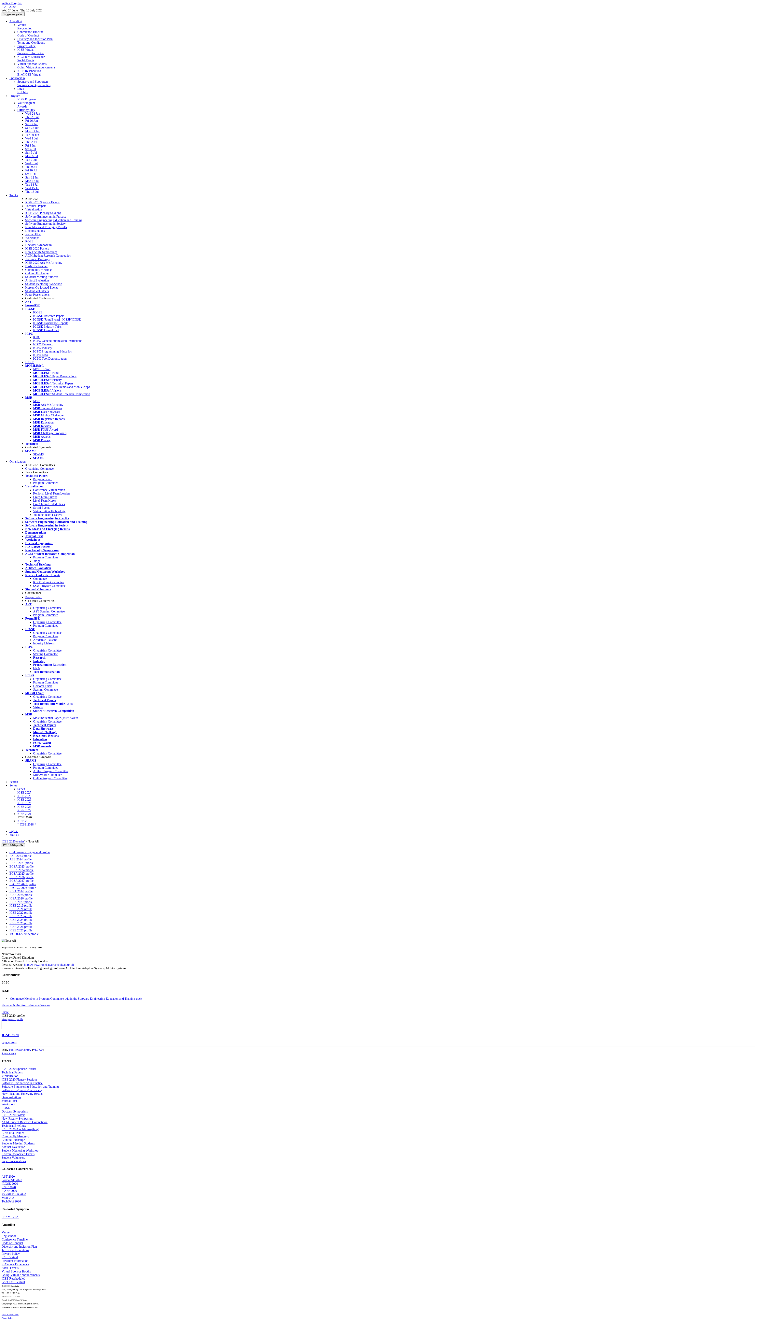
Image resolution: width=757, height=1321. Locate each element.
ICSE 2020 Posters (37, 248)
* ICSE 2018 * (26, 824)
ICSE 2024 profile (20, 919)
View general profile (12, 1019)
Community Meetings (38, 269)
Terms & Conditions (10, 1314)
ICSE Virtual (25, 49)
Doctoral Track (42, 686)
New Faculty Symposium (41, 252)
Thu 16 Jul (32, 191)
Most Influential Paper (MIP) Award (55, 718)
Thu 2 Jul (31, 142)
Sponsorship (17, 78)
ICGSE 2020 (10, 1183)
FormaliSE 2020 (12, 1180)
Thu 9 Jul (31, 166)
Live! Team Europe (45, 497)
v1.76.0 (38, 1049)
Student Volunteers (37, 291)
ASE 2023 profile (20, 855)
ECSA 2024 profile (21, 870)
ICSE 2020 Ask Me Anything (43, 262)
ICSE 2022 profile (20, 912)
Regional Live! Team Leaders (51, 493)
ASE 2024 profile (20, 859)
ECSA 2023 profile (21, 866)
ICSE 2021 (24, 813)
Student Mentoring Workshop (43, 284)
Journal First (33, 234)
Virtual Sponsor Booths (32, 63)
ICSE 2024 (24, 803)
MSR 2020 (8, 1197)
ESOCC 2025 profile (22, 884)
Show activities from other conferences (26, 1005)
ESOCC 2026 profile (22, 887)
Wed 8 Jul (31, 163)
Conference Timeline (30, 32)
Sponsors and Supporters (32, 81)
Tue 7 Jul (31, 159)
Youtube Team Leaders (47, 514)
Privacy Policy (26, 46)
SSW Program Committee (49, 585)
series (20, 841)
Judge (36, 561)
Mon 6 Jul (31, 156)
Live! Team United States (49, 504)
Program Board (42, 479)
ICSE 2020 (9, 841)
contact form (9, 1042)
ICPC (36, 337)
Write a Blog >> (12, 3)
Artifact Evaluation (37, 280)
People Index (33, 597)
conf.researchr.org (20, 1049)
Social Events (25, 60)
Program (14, 95)
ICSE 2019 (24, 821)
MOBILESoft (41, 369)
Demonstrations (35, 230)
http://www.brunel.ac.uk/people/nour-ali (48, 964)
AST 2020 (8, 1176)
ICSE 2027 (24, 792)
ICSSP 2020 (9, 1190)
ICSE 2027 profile (20, 930)
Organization (17, 461)
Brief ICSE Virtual (29, 74)
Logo (20, 88)
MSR (36, 401)
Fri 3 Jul (30, 145)
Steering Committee (45, 654)
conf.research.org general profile (29, 852)
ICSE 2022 (24, 810)
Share (5, 1012)
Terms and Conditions (31, 42)
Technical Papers (35, 206)
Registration (24, 28)
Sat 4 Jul (30, 149)
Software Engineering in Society (45, 223)
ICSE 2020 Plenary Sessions (43, 213)
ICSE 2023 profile (20, 916)
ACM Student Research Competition (48, 255)
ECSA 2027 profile (21, 880)
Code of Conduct (28, 35)
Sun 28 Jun (32, 127)
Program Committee (45, 482)
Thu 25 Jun (32, 117)
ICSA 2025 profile (21, 895)
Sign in (13, 831)
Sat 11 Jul (31, 174)
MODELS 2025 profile (24, 934)
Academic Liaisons (45, 639)
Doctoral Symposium (38, 245)
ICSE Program (26, 99)
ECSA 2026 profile (21, 877)
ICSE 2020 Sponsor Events (42, 202)
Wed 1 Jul (31, 138)
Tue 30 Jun (32, 134)
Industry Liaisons (44, 643)
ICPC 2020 (9, 1187)
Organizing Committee (39, 468)
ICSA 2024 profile (21, 891)
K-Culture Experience (31, 56)
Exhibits (22, 92)
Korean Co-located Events (41, 287)
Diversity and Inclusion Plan (35, 39)
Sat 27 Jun (31, 124)
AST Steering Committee (49, 611)
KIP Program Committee (48, 582)
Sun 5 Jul (31, 152)
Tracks (13, 195)
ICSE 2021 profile (20, 909)
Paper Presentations (37, 294)
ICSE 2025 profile (20, 923)
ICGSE (37, 312)
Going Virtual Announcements (36, 67)
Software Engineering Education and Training (53, 220)
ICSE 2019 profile (20, 905)
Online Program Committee (50, 778)
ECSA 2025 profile (21, 873)
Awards (22, 106)
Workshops (32, 237)
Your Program (26, 103)
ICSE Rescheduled (29, 71)
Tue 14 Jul (31, 184)
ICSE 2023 (24, 806)
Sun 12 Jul (31, 177)
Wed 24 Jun (32, 113)
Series (21, 789)
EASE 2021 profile (21, 863)
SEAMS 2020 (10, 1217)
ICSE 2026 (24, 796)
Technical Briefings (37, 259)
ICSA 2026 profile (21, 898)
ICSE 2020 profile (13, 845)
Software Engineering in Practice (45, 216)
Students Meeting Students (41, 277)
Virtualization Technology (49, 511)
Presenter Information (30, 53)
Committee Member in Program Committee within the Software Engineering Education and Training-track (76, 998)
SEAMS (38, 454)
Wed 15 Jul (32, 188)
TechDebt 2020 (11, 1201)
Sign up (14, 834)
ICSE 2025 (24, 799)
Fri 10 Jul (31, 170)
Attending (15, 21)
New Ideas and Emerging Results (46, 227)
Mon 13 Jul (32, 181)
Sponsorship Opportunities (33, 85)
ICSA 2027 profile (21, 902)
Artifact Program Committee (50, 771)
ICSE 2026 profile (20, 926)
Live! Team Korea (44, 500)
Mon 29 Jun (32, 131)
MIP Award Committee (47, 774)
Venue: (21, 24)
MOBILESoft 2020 (14, 1194)
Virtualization (33, 209)
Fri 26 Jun (31, 120)
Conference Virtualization (49, 490)
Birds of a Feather (36, 266)
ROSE (29, 241)
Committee (40, 578)
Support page (9, 1053)
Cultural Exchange (36, 273)
